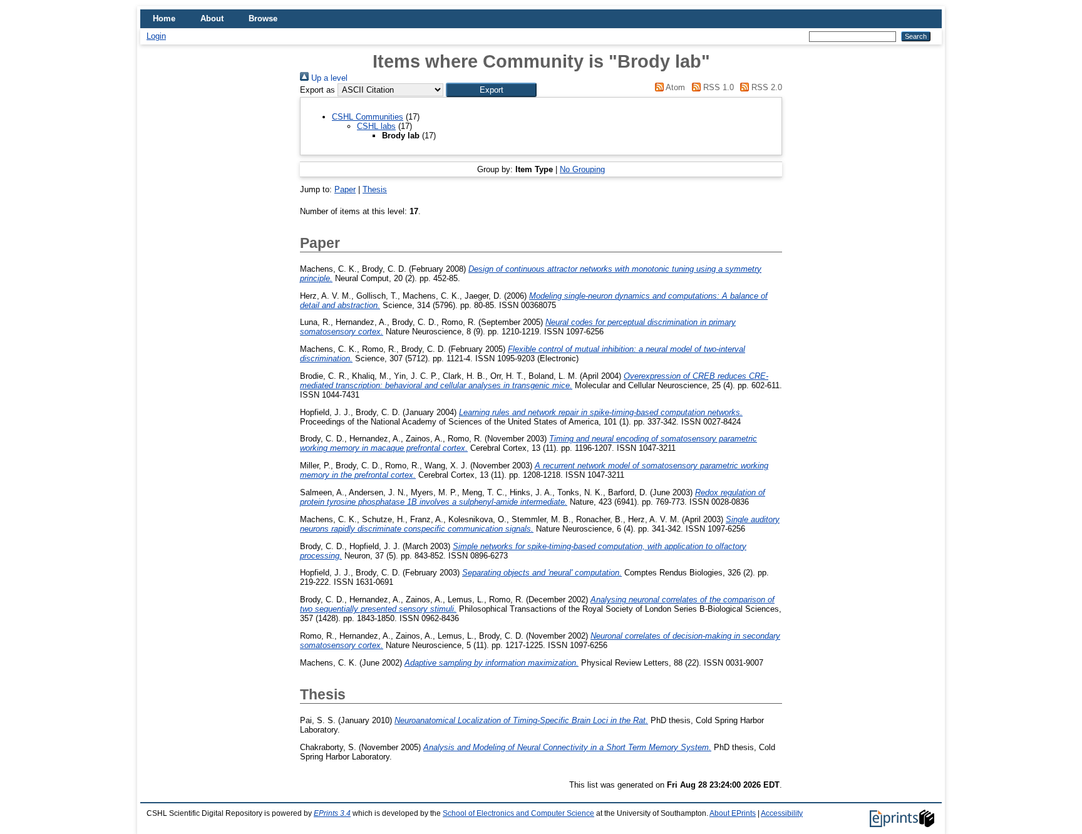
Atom (674, 87)
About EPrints (732, 813)
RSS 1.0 (717, 87)
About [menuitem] (212, 18)
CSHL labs (376, 126)
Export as (317, 90)
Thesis (375, 189)
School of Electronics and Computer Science (518, 813)
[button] (491, 90)
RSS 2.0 (765, 87)
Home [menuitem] (164, 18)
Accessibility (782, 813)
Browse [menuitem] (263, 18)
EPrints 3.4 (332, 813)
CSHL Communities (367, 116)
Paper (345, 189)
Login (156, 36)
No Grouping (582, 169)
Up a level (328, 78)
